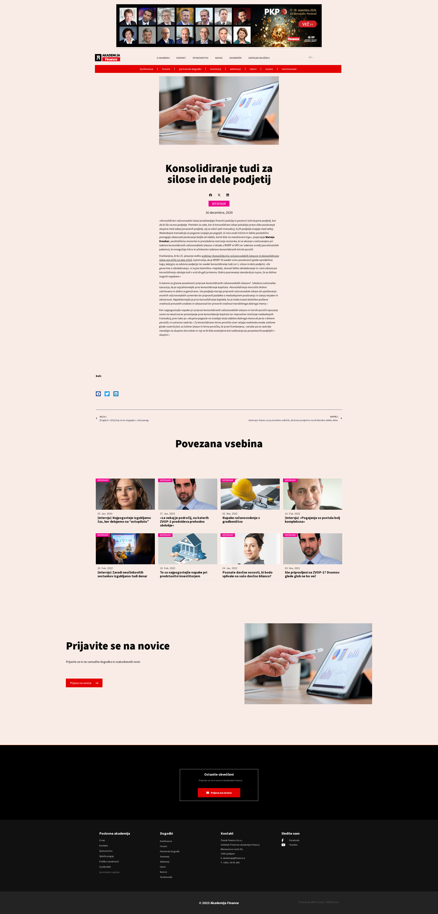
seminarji (215, 69)
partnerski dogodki (190, 69)
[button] (210, 195)
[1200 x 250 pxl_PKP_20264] (219, 46)
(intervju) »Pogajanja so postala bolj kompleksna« (312, 519)
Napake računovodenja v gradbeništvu (241, 519)
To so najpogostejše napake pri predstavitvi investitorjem (183, 574)
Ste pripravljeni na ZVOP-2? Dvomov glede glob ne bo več (312, 574)
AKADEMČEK (235, 57)
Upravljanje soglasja (109, 872)
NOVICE (219, 57)
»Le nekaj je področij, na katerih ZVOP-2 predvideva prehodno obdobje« (184, 521)
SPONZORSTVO (200, 57)
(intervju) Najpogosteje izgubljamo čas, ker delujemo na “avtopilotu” (124, 519)
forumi (166, 69)
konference (146, 69)
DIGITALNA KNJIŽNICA (259, 57)
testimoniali (289, 69)
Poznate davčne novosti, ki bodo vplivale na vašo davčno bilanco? (247, 574)
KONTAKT (181, 57)
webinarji (235, 69)
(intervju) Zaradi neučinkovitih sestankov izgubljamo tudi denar (122, 574)
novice (269, 69)
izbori (253, 69)
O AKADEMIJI (163, 57)
